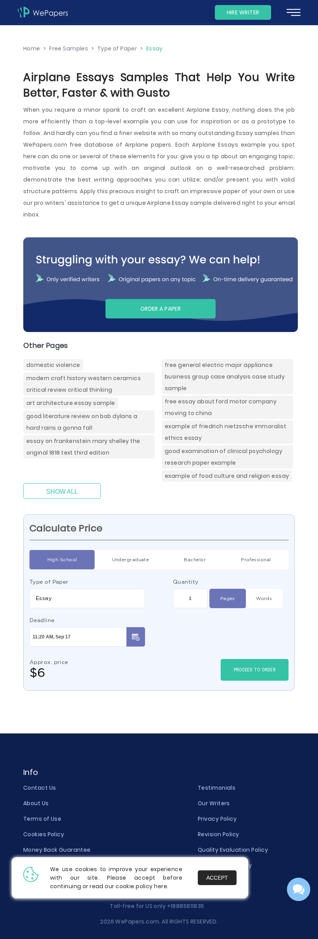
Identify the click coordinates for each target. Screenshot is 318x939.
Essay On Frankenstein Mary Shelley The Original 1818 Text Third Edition (83, 447)
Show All (62, 491)
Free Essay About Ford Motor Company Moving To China (221, 407)
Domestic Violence (53, 365)
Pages (227, 598)
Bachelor (195, 559)
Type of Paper (49, 582)
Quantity (186, 582)
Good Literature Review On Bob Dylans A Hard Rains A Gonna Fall (82, 422)
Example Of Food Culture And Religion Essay (227, 476)
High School (62, 559)
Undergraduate (130, 559)
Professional (256, 559)
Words (264, 598)
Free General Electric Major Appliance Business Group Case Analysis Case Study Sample (225, 376)
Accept (217, 878)
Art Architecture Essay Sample (70, 403)
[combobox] (87, 598)
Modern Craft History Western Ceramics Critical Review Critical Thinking (83, 384)
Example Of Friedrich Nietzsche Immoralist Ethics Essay (225, 432)
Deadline (42, 620)
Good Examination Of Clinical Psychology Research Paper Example (223, 457)
